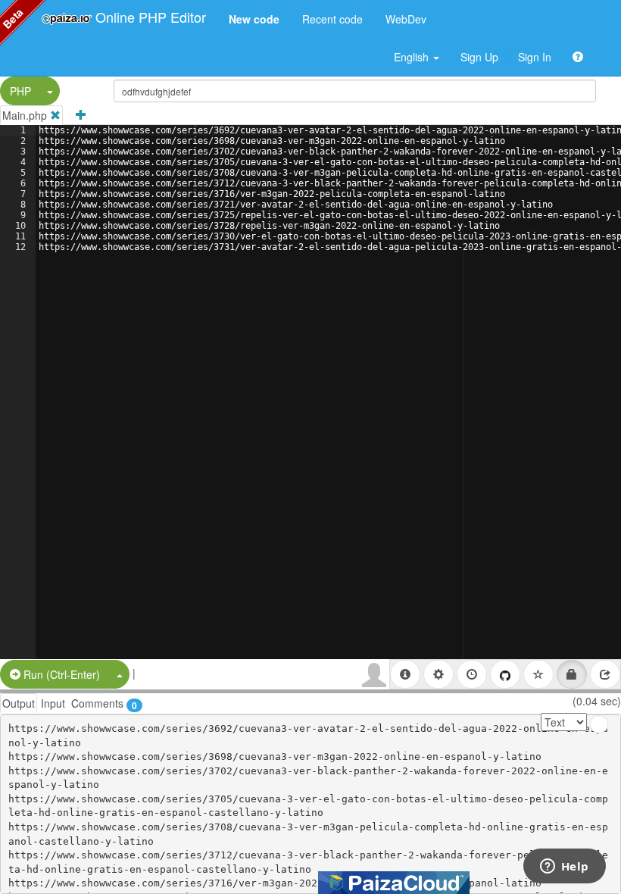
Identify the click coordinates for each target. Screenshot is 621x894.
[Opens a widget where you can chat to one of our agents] (564, 867)
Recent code (332, 19)
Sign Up (479, 56)
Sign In (534, 56)
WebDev (405, 19)
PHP (20, 90)
